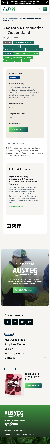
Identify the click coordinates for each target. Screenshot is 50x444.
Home (5, 19)
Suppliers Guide (14, 344)
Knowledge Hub (15, 19)
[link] (7, 322)
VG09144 (14, 77)
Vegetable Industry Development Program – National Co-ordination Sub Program (23, 180)
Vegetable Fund (17, 206)
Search (8, 348)
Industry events (14, 353)
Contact (9, 357)
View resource (17, 129)
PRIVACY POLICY (19, 430)
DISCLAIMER (8, 430)
